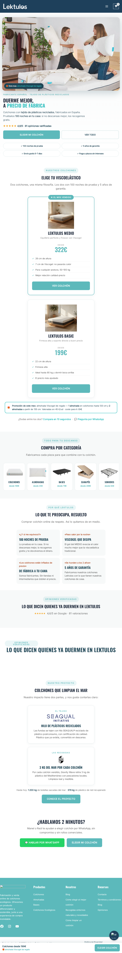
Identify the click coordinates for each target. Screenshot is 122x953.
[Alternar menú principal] (107, 6)
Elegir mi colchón (31, 134)
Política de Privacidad (93, 942)
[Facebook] (2, 926)
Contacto (102, 894)
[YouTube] (17, 926)
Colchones (38, 894)
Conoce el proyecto (61, 798)
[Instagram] (9, 926)
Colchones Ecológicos (44, 910)
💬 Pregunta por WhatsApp (89, 419)
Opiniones (103, 910)
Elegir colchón (107, 947)
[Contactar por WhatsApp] (114, 935)
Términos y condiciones (109, 899)
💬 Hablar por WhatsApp (42, 842)
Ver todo (90, 134)
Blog (68, 894)
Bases (36, 904)
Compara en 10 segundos (57, 419)
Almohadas (38, 899)
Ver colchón (61, 388)
